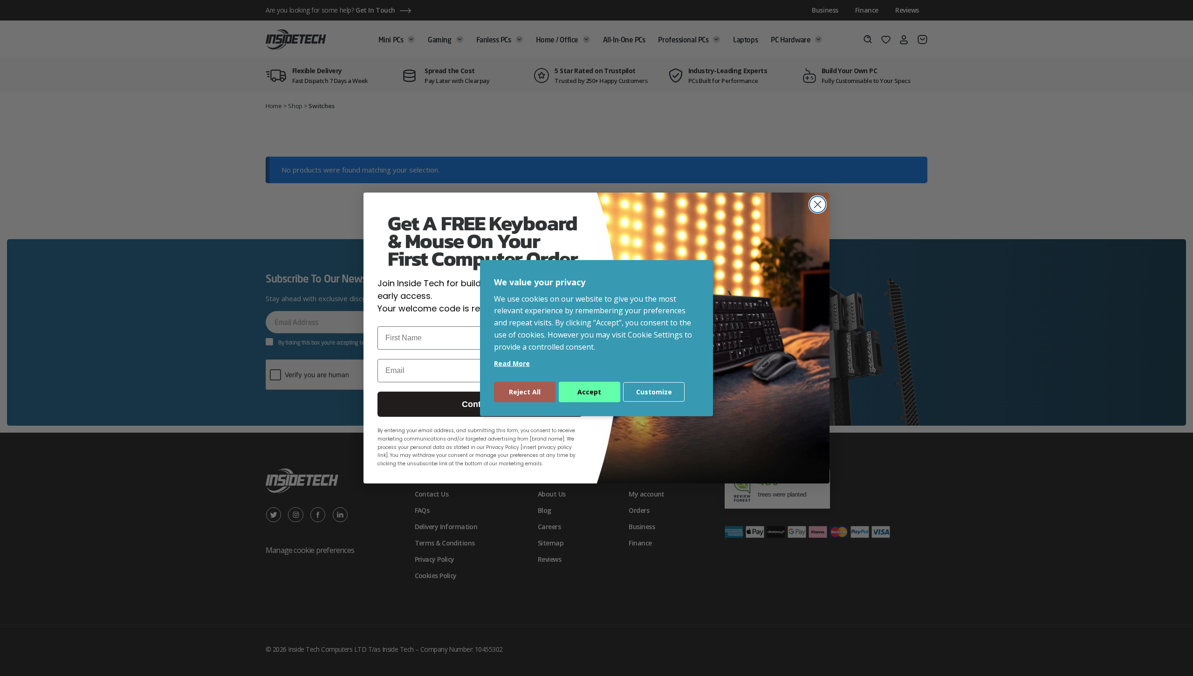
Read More (512, 363)
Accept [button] (589, 391)
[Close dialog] (817, 204)
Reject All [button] (525, 391)
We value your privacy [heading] (539, 282)
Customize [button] (654, 391)
